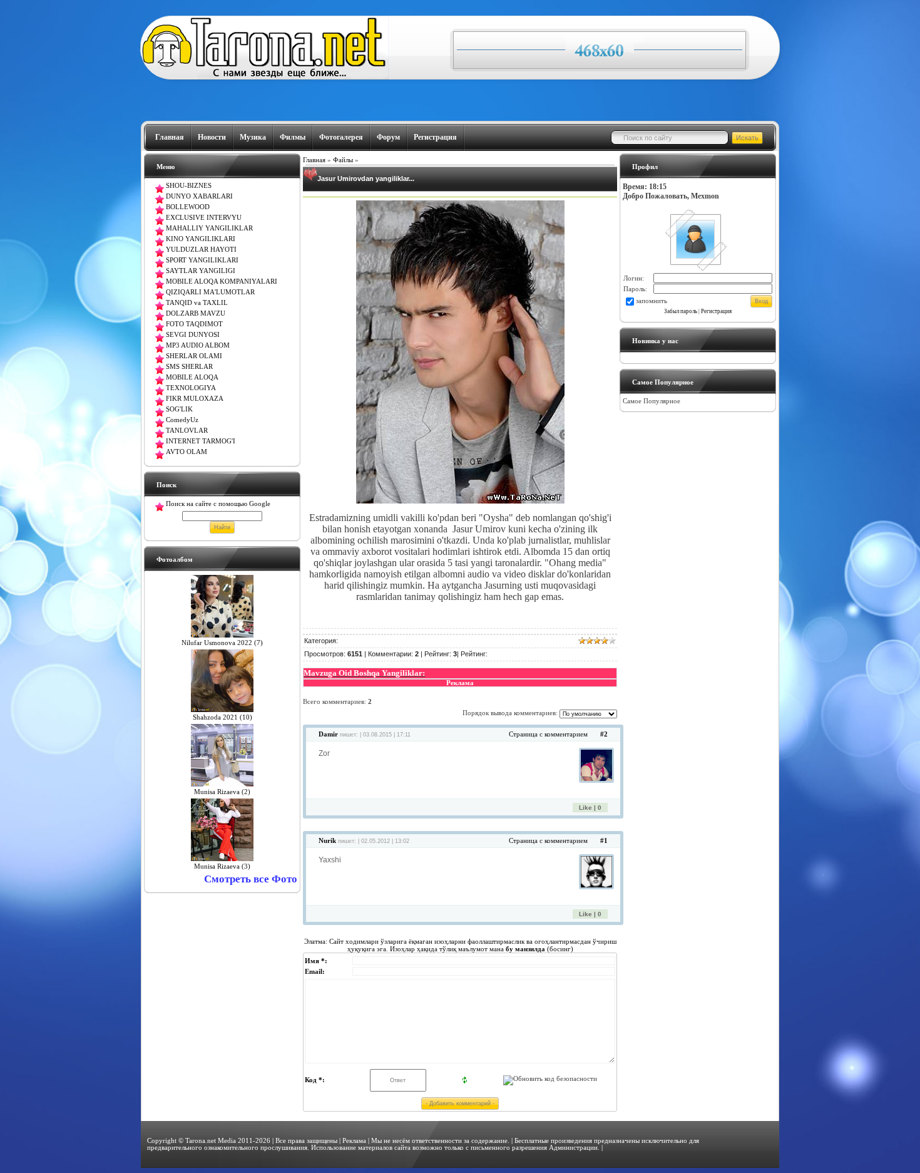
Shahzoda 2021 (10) (222, 717)
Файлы (343, 160)
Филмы (292, 137)
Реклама (354, 1140)
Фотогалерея (341, 137)
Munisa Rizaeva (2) (222, 791)
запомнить (651, 300)
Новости (212, 137)
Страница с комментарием (548, 734)
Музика (253, 137)
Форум (388, 137)
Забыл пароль (680, 311)
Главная (169, 137)
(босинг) (538, 949)
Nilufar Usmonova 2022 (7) (222, 642)
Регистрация (435, 137)
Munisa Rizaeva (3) (222, 866)
